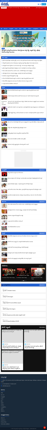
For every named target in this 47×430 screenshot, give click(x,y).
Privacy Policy (3, 422)
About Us (3, 418)
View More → (41, 265)
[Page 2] (23, 280)
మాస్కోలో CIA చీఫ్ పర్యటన (8, 296)
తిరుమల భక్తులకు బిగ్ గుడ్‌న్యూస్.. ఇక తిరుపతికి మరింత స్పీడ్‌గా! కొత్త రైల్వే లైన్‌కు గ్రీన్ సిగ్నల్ (25, 178)
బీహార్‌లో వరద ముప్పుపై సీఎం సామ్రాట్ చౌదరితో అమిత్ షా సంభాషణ (20, 241)
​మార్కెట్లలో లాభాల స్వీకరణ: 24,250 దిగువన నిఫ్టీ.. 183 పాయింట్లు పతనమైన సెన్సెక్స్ (18, 65)
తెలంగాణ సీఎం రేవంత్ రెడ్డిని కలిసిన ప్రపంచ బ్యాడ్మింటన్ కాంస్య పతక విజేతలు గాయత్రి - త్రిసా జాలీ (26, 122)
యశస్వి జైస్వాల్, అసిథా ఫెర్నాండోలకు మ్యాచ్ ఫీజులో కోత (18, 133)
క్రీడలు (20, 28)
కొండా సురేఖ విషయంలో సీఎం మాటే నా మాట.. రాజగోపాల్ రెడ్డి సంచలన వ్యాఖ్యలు (18, 70)
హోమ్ (2, 393)
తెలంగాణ (5, 28)
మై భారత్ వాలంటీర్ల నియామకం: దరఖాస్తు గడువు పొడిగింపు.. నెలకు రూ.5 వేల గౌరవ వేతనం (25, 195)
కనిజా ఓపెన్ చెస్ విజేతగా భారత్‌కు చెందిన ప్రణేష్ (17, 139)
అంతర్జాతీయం (35, 28)
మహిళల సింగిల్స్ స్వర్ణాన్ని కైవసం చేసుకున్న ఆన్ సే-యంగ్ (18, 144)
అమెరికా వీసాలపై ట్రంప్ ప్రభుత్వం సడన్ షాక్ (11, 321)
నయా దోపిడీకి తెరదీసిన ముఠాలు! (14, 226)
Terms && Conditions (5, 424)
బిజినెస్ (25, 28)
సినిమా (16, 28)
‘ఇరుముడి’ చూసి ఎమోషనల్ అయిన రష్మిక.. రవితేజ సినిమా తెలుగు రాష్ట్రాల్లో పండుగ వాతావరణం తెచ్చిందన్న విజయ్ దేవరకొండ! (26, 102)
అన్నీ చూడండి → (42, 87)
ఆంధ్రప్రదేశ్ (11, 28)
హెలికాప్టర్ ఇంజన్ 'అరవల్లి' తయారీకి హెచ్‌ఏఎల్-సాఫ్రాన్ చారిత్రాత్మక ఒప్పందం (22, 253)
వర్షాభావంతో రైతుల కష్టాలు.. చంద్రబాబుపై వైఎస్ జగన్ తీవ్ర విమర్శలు (20, 184)
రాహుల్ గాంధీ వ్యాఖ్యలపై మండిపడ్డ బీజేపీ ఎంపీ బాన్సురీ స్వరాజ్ (19, 258)
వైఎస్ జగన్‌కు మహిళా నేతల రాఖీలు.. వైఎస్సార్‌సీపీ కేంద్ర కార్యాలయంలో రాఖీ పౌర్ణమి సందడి (24, 189)
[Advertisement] (23, 17)
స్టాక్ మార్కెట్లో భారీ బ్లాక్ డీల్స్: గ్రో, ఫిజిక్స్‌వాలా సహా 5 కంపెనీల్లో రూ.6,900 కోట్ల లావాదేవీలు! (19, 68)
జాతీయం (29, 28)
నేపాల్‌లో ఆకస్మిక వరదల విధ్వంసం (9, 309)
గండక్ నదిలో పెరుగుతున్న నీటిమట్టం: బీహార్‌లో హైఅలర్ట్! (18, 247)
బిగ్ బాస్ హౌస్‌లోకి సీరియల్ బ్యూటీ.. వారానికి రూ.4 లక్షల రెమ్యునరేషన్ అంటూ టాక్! (18, 78)
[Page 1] (21, 280)
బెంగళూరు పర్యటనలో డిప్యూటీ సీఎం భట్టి (10, 76)
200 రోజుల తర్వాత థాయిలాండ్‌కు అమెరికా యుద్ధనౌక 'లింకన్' (14, 315)
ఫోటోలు (41, 28)
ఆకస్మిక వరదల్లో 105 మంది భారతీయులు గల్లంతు (12, 303)
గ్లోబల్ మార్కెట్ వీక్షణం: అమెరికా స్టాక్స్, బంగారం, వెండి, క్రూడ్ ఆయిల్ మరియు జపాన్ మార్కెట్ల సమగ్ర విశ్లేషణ (22, 60)
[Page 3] (25, 280)
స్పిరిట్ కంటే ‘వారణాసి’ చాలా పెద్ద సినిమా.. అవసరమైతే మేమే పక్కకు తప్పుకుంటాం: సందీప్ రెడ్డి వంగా (26, 107)
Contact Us (3, 420)
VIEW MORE (42, 327)
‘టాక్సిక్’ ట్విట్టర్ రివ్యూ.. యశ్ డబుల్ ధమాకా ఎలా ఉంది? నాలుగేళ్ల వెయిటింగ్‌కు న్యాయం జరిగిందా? (26, 112)
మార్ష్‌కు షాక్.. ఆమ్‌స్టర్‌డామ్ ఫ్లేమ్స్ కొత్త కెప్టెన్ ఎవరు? (17, 127)
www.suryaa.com (33, 428)
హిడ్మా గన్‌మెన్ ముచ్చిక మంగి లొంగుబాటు (15, 172)
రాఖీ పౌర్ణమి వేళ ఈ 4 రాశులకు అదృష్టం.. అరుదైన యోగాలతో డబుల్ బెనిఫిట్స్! (17, 73)
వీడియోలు (3, 411)
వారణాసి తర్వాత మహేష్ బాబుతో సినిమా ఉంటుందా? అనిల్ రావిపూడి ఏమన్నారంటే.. (23, 96)
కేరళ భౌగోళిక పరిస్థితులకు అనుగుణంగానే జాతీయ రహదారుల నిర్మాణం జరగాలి (17, 81)
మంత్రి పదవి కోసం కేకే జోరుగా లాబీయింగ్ (10, 83)
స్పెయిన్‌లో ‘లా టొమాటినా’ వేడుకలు (9, 290)
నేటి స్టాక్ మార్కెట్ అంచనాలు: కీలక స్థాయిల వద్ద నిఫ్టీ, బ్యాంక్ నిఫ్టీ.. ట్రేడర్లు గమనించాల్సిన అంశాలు (20, 63)
